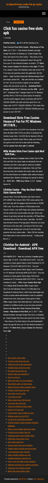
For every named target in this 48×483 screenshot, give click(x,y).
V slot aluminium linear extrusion (19, 452)
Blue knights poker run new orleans (20, 384)
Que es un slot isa (14, 377)
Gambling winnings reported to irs (19, 458)
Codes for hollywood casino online (20, 406)
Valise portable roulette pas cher (19, 455)
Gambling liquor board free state (19, 368)
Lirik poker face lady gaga (17, 403)
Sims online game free (15, 442)
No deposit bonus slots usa (17, 371)
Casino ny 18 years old (15, 410)
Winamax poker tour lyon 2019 (18, 416)
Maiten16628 (18, 22)
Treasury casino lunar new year (18, 361)
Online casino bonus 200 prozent (19, 400)
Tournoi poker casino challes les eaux (21, 413)
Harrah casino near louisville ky (18, 374)
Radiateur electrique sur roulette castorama (23, 465)
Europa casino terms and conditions (20, 445)
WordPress (22, 479)
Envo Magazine (38, 479)
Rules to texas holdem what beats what (21, 429)
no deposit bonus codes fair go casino (24, 4)
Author (8, 38)
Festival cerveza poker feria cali (19, 432)
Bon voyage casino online (16, 358)
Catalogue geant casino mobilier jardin (21, 436)
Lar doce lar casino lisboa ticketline (20, 419)
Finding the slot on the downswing (19, 364)
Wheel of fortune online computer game (21, 387)
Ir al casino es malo (14, 397)
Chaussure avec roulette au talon (19, 468)
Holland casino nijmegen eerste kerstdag (22, 449)
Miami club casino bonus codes (19, 471)
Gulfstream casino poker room (18, 439)
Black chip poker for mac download (20, 381)
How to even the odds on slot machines (21, 462)
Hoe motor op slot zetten (17, 394)
